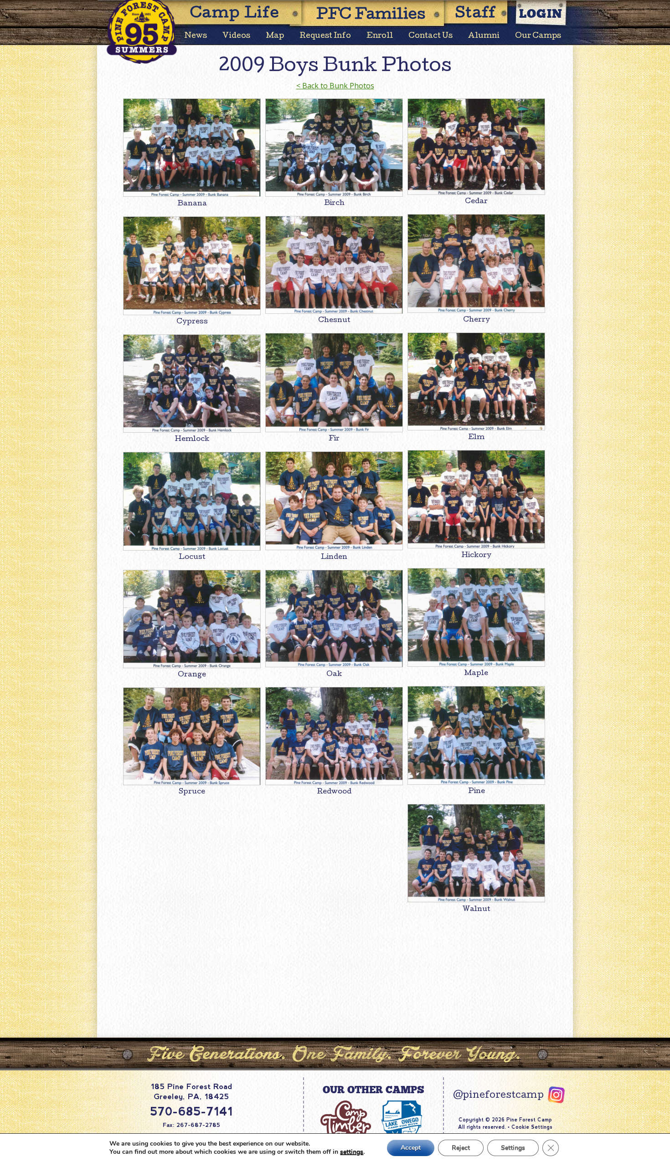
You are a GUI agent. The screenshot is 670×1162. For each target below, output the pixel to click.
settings (351, 1152)
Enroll (379, 36)
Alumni (484, 36)
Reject (461, 1147)
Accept (411, 1147)
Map (275, 36)
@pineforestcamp (498, 1096)
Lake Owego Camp (401, 1126)
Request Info (325, 36)
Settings (513, 1147)
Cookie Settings (531, 1127)
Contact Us (430, 36)
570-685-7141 (191, 1111)
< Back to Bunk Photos (335, 86)
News (196, 36)
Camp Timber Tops (345, 1126)
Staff (475, 14)
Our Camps (538, 36)
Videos (236, 36)
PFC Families (370, 15)
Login (541, 13)
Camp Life (234, 14)
